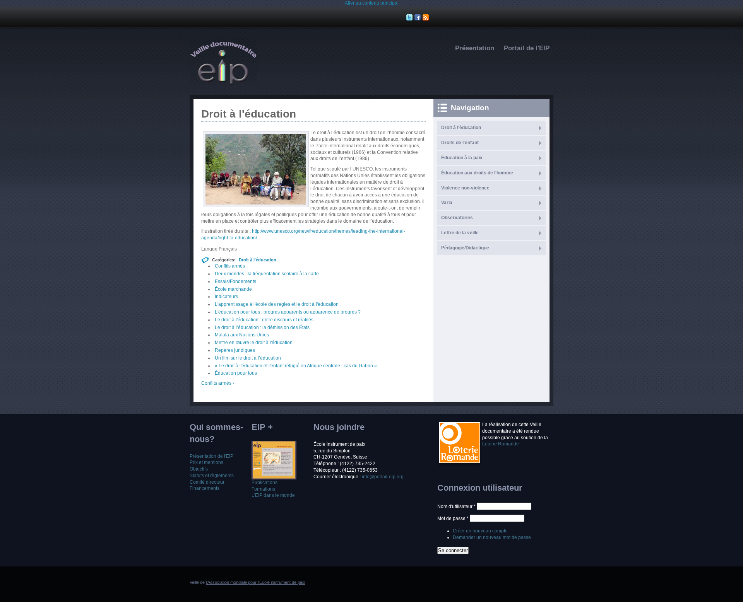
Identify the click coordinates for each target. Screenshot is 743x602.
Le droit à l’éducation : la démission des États (262, 327)
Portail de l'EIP (527, 48)
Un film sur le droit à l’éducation (248, 358)
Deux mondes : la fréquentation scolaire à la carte (267, 273)
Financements (204, 488)
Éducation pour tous (236, 373)
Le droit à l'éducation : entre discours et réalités (264, 319)
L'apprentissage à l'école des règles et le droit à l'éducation (277, 304)
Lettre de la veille (460, 232)
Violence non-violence (465, 188)
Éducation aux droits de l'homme (477, 173)
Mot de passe (453, 518)
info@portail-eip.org (383, 476)
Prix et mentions (206, 462)
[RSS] (427, 17)
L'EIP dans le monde (273, 495)
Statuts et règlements (212, 475)
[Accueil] (223, 83)
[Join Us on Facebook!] (418, 17)
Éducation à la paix (462, 157)
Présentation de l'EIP (211, 456)
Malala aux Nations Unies (242, 335)
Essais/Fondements (235, 281)
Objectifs (199, 469)
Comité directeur (207, 482)
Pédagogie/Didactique (465, 248)
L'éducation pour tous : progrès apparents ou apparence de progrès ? (288, 312)
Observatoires (457, 217)
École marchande (233, 289)
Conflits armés (230, 266)
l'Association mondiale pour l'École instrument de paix (255, 582)
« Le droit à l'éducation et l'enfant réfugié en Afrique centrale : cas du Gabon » (296, 365)
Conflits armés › (217, 383)
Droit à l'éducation (257, 260)
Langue (210, 249)
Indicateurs (226, 296)
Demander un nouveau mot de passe (492, 537)
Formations (263, 489)
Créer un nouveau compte (480, 531)
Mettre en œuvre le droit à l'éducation (254, 342)
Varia (446, 202)
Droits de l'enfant (460, 142)
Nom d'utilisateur (456, 506)
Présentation (474, 48)
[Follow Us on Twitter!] (410, 17)
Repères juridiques (235, 350)
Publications (264, 482)
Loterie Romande (500, 444)
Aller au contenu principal (372, 3)
